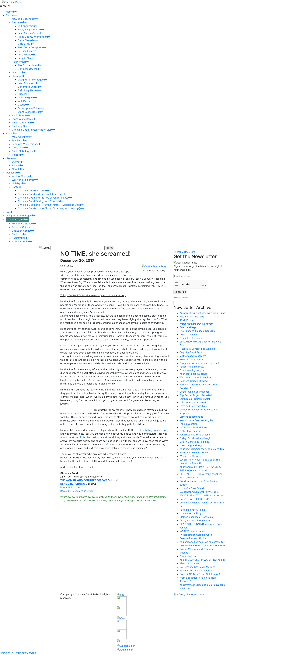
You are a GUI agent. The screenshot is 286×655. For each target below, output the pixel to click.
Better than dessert (190, 431)
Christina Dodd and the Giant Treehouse (40, 194)
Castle (21, 104)
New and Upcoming (23, 18)
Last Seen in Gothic (29, 33)
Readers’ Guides (21, 122)
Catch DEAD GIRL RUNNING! (195, 498)
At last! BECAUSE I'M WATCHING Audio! (202, 559)
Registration (18, 237)
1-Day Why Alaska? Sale (193, 427)
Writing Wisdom (21, 176)
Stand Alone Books (28, 111)
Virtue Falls (24, 43)
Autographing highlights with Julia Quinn (202, 312)
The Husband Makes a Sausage (197, 330)
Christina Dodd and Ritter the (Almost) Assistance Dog (49, 204)
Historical (17, 76)
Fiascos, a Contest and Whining (197, 348)
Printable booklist (70, 487)
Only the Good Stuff (190, 352)
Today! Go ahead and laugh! (195, 438)
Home (9, 11)
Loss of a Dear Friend (191, 488)
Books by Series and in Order (76, 490)
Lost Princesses (26, 83)
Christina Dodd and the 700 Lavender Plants (43, 197)
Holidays (17, 183)
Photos (16, 186)
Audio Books (19, 115)
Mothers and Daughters (192, 355)
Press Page (18, 147)
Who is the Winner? (190, 456)
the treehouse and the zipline (102, 437)
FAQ (8, 211)
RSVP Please (186, 320)
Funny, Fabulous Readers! (193, 452)
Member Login (20, 241)
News (9, 158)
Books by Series (21, 126)
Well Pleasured (26, 101)
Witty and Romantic (23, 179)
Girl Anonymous (27, 25)
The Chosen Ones (28, 65)
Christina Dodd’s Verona (31, 190)
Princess (22, 93)
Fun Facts (17, 140)
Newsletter (18, 169)
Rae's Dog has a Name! (192, 509)
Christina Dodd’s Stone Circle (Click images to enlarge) (49, 208)
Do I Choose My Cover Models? (197, 566)
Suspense (17, 22)
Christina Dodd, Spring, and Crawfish (39, 201)
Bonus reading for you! (192, 370)
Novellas (17, 72)
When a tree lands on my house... (198, 570)
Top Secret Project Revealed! (195, 395)
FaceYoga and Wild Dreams (194, 434)
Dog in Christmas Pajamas (194, 441)
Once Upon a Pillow (29, 108)
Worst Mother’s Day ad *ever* (196, 323)
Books (9, 15)
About (9, 133)
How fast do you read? (192, 359)
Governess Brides (28, 86)
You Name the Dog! (190, 513)
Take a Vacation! (188, 423)
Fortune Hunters (27, 50)
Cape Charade (26, 40)
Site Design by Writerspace (189, 594)
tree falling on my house (153, 430)
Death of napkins (189, 334)
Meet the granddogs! (191, 445)
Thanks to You (187, 556)
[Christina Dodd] (12, 1)
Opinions (11, 172)
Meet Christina (20, 136)
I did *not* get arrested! (192, 402)
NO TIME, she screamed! (193, 531)
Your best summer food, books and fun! (201, 448)
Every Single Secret (29, 29)
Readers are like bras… (192, 366)
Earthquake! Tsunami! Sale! (194, 398)
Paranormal (18, 61)
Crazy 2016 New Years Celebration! (199, 574)
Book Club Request (23, 151)
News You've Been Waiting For (196, 420)
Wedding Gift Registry (191, 316)
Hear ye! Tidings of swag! (193, 380)
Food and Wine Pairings (25, 143)
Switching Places (27, 90)
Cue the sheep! (187, 327)
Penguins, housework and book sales (200, 363)
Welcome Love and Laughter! (195, 377)
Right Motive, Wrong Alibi (32, 36)
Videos (16, 154)
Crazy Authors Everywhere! (194, 520)
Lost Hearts (24, 54)
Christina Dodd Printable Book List (31, 129)
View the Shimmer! (189, 563)
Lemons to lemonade (191, 416)
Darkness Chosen (28, 68)
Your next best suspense (193, 373)
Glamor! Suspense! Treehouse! (196, 516)
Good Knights (25, 97)
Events (16, 165)
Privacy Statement (181, 297)
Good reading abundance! (194, 391)
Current (16, 161)
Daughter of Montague (30, 79)
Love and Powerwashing (193, 405)
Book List (17, 234)
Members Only (15, 219)
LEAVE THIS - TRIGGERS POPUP (18, 653)
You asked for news (190, 338)
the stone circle (76, 437)
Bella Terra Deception (30, 47)
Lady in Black (25, 58)
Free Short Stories (22, 223)
